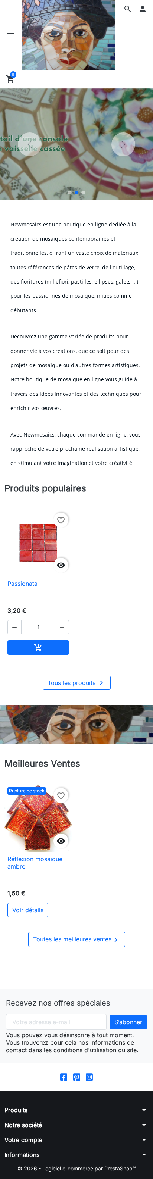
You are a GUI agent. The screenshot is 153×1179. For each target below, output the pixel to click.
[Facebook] (63, 1077)
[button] (128, 9)
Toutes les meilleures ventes (76, 939)
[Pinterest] (76, 1077)
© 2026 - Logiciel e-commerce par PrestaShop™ (76, 1168)
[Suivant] (123, 144)
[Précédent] (30, 144)
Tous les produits (77, 682)
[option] (76, 144)
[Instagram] (89, 1077)
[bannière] (76, 724)
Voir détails (27, 910)
